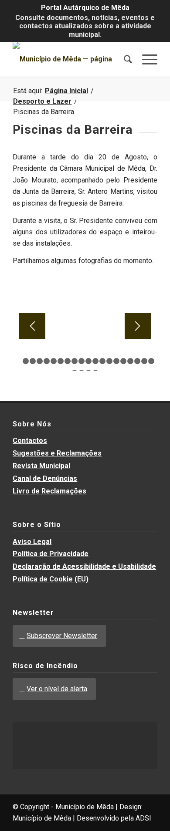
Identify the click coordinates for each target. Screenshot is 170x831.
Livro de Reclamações (49, 491)
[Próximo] (138, 326)
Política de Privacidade (50, 554)
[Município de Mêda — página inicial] (70, 59)
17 (130, 361)
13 (102, 361)
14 (109, 361)
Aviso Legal (32, 541)
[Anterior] (32, 326)
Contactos (30, 440)
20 (151, 361)
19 (144, 361)
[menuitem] (123, 59)
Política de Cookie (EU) (50, 579)
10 (81, 361)
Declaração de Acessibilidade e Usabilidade (84, 566)
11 (88, 361)
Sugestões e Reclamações (57, 453)
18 (137, 361)
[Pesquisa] (123, 59)
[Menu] (145, 59)
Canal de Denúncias (45, 478)
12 (95, 361)
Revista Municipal (41, 466)
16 (123, 361)
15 (116, 361)
